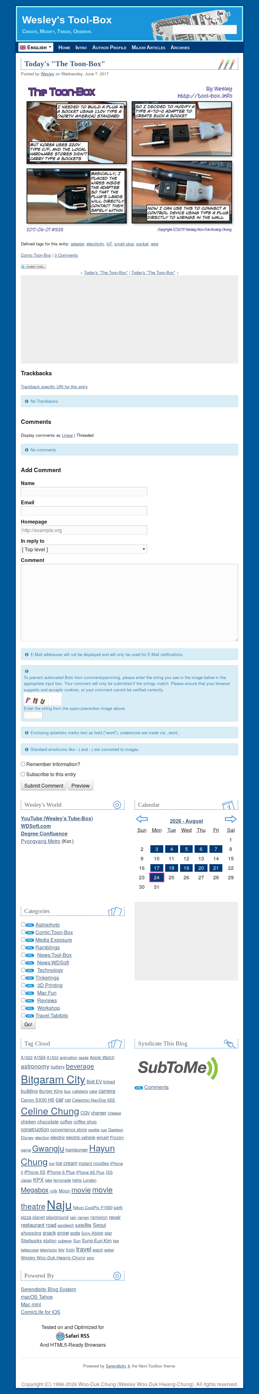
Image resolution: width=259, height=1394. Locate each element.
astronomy (35, 1066)
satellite (83, 1224)
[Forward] (231, 819)
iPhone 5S (34, 1172)
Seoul (99, 1224)
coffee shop (85, 1121)
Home (64, 47)
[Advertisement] (129, 319)
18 (171, 867)
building (29, 1090)
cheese (114, 1113)
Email (27, 502)
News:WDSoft (53, 962)
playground (57, 1217)
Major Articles (148, 47)
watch (98, 1250)
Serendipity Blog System (48, 1289)
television (48, 1250)
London (89, 1180)
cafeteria (80, 1091)
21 (216, 867)
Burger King (51, 1091)
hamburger (76, 1149)
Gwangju (48, 1148)
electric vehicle (80, 1137)
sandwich (65, 1225)
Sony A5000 (92, 1233)
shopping (31, 1232)
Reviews (47, 1000)
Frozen (117, 1137)
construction (35, 1129)
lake (48, 1180)
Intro (81, 47)
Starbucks (31, 1240)
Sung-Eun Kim (97, 1240)
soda (75, 1232)
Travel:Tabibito (51, 1015)
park (118, 1207)
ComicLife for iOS (40, 1311)
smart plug (124, 244)
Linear (67, 435)
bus (67, 1091)
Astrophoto (47, 924)
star (108, 1232)
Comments (156, 1087)
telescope (30, 1250)
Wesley (47, 74)
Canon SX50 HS (37, 1099)
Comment (32, 560)
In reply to (33, 540)
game (26, 1150)
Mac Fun (47, 992)
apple (83, 1057)
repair (115, 1217)
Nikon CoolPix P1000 (92, 1207)
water (109, 1250)
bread (109, 1081)
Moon (64, 1190)
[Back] (142, 819)
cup (104, 1130)
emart (103, 1137)
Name (28, 483)
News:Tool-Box (54, 954)
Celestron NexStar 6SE (93, 1100)
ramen (83, 1217)
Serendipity (116, 1366)
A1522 (27, 1057)
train (70, 1249)
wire (154, 244)
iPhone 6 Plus (61, 1172)
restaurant (33, 1224)
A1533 (52, 1057)
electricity (95, 244)
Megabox (35, 1189)
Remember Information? (53, 764)
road (51, 1224)
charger (98, 1112)
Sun (77, 1241)
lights (77, 1180)
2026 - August (186, 820)
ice (51, 1163)
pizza (26, 1217)
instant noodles (94, 1163)
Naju (59, 1204)
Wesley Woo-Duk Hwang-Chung (53, 1257)
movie (81, 1189)
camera (107, 1090)
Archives (180, 47)
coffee (66, 1121)
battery (58, 1066)
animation (68, 1057)
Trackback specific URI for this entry (54, 387)
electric (58, 1137)
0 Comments (66, 255)
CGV (85, 1113)
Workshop (48, 1007)
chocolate (48, 1121)
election (42, 1137)
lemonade (62, 1180)
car (59, 1099)
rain (73, 1217)
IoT (109, 244)
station (50, 1240)
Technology (50, 970)
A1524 (39, 1057)
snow (63, 1232)
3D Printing (50, 985)
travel (83, 1248)
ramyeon (99, 1217)
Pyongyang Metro (40, 841)
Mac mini (31, 1304)
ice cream (66, 1163)
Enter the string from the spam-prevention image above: (75, 708)
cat (68, 1099)
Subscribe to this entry (51, 774)
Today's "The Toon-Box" (64, 64)
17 (157, 867)
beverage (80, 1065)
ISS (109, 1172)
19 (186, 867)
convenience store (68, 1129)
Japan (26, 1180)
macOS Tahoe (37, 1296)
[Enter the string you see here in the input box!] (43, 699)
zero (90, 1258)
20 (201, 867)
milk (53, 1191)
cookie (93, 1130)
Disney (27, 1137)
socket (142, 244)
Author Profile (109, 47)
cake (93, 1091)
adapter (77, 244)
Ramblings (47, 947)
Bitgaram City (53, 1078)
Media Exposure (53, 939)
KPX (38, 1179)
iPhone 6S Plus (90, 1172)
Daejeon (115, 1130)
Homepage (34, 521)
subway (65, 1241)
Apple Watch (102, 1057)
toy (61, 1249)
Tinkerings (47, 977)
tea (116, 1241)
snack (49, 1232)
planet (39, 1217)
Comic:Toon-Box (36, 255)
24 (157, 877)
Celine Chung (50, 1110)
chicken (28, 1121)
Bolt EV (94, 1081)
